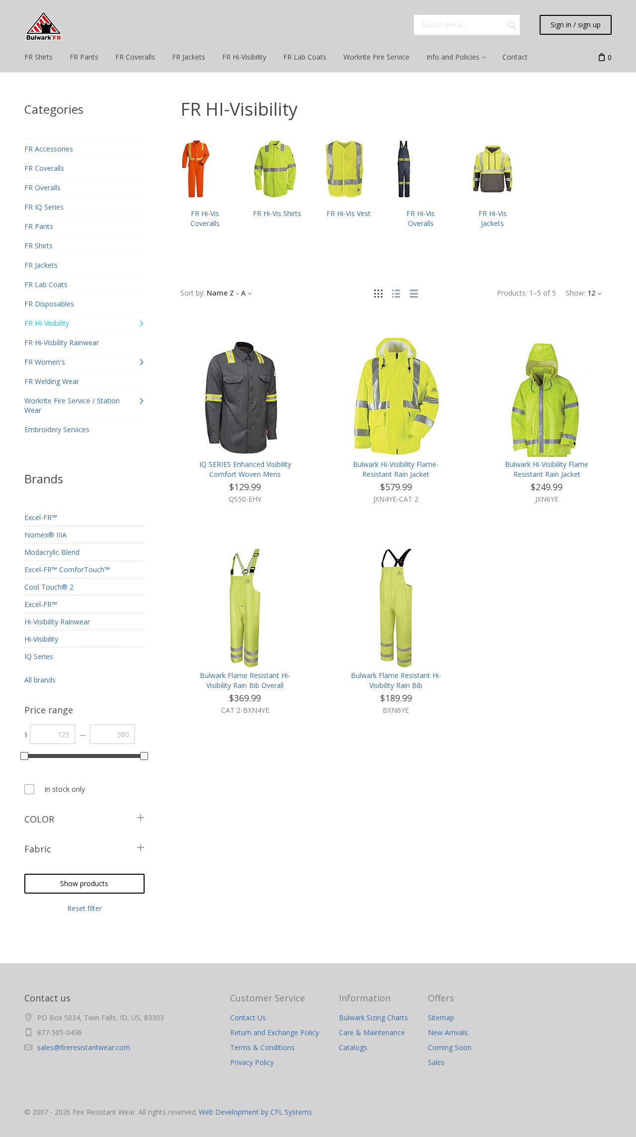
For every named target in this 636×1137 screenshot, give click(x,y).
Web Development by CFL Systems (255, 1112)
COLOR (39, 819)
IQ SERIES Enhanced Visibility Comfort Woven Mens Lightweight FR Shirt (245, 474)
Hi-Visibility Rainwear (57, 621)
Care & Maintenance (372, 1032)
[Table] (414, 293)
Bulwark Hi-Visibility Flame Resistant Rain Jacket (546, 469)
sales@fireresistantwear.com (83, 1047)
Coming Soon (450, 1047)
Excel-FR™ (40, 517)
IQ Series (38, 656)
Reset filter (84, 908)
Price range (48, 710)
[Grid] (378, 293)
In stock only (64, 789)
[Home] (43, 26)
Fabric (37, 849)
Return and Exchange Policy (274, 1032)
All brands (40, 679)
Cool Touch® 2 (49, 587)
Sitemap (441, 1017)
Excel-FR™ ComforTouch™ (67, 569)
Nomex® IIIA (45, 534)
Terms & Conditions (262, 1047)
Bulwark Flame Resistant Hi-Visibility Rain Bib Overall (245, 680)
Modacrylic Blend (52, 552)
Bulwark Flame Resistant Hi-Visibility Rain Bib (396, 680)
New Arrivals (448, 1032)
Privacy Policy (252, 1062)
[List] (396, 293)
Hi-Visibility (41, 639)
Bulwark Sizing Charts (373, 1017)
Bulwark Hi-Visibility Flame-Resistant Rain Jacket (396, 469)
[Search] (512, 25)
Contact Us (248, 1017)
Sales (436, 1062)
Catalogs (353, 1047)
